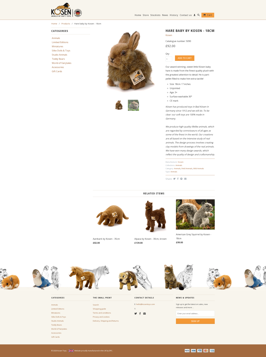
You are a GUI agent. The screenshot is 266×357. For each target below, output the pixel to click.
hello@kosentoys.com (145, 304)
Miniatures (57, 46)
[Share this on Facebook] (177, 179)
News (165, 15)
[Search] (198, 15)
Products (65, 23)
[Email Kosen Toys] (144, 313)
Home (138, 15)
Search (96, 305)
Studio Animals (59, 54)
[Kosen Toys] (70, 9)
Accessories (58, 67)
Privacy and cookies (101, 317)
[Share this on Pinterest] (181, 179)
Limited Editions (60, 42)
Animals (56, 38)
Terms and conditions (102, 313)
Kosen (169, 35)
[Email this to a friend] (185, 179)
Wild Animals (198, 168)
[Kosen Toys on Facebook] (140, 313)
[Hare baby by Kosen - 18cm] (128, 63)
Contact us (186, 15)
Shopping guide (99, 309)
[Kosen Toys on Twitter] (135, 313)
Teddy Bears (58, 59)
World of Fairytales (61, 63)
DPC (110, 351)
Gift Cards (57, 71)
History (174, 15)
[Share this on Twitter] (174, 179)
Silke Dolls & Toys (61, 50)
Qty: (168, 53)
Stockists (155, 15)
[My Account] (194, 15)
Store (146, 15)
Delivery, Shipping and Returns (106, 321)
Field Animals (186, 168)
